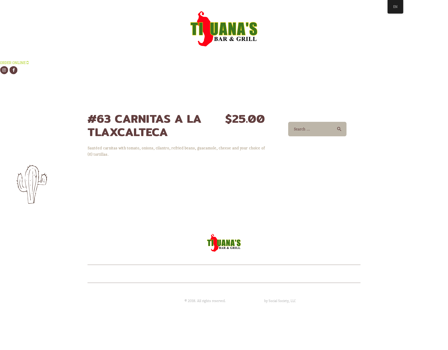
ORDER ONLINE (13, 63)
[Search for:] (317, 129)
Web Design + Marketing (245, 301)
